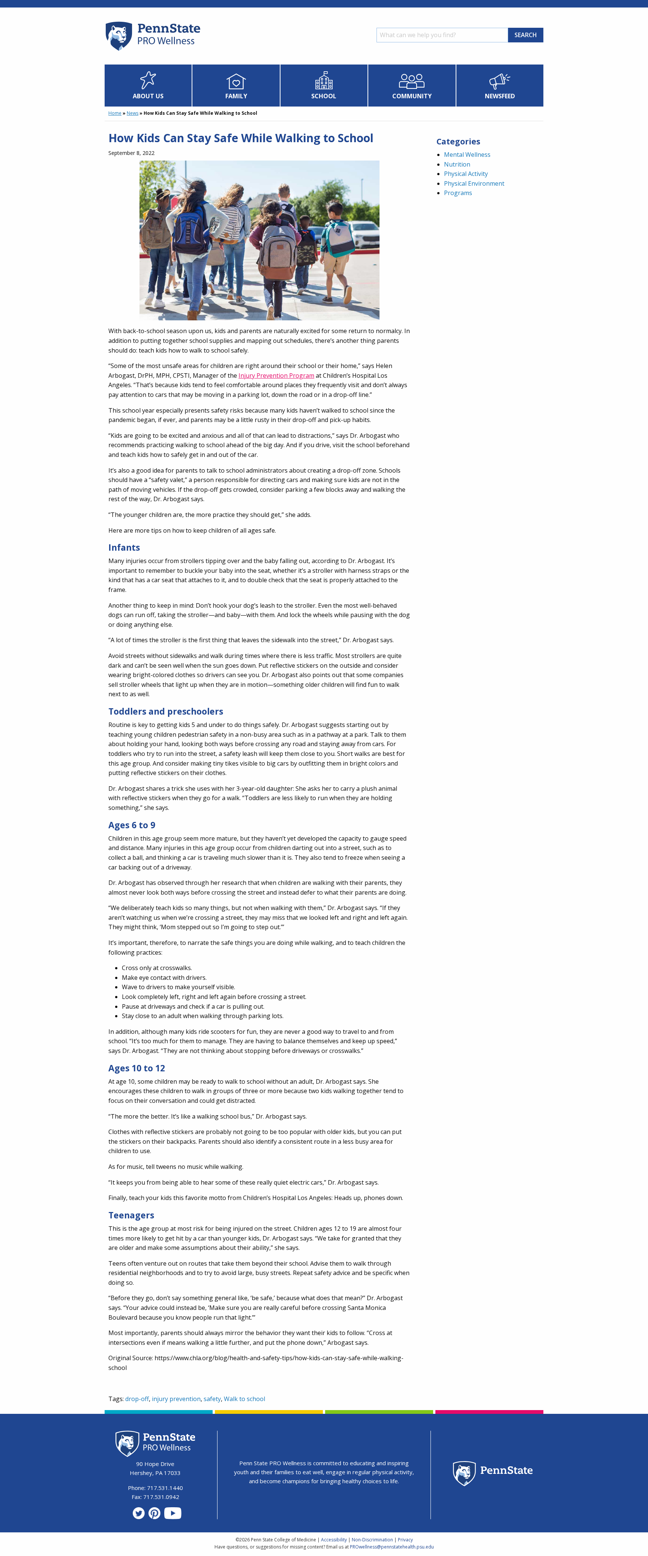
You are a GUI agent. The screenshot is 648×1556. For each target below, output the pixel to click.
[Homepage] (152, 51)
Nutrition (457, 164)
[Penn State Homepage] (493, 1474)
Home (115, 113)
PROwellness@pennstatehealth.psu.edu (392, 1547)
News (132, 113)
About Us (148, 96)
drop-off (137, 1399)
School (323, 96)
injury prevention (176, 1399)
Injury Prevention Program (276, 375)
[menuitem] (148, 86)
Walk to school (244, 1399)
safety (212, 1399)
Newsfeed (500, 96)
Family (236, 96)
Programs (458, 193)
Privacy (405, 1539)
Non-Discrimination (372, 1539)
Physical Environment (474, 183)
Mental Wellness (467, 154)
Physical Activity (466, 174)
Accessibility (334, 1539)
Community (412, 96)
